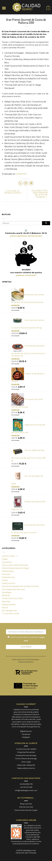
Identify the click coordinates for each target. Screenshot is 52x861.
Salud (5, 607)
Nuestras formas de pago (26, 755)
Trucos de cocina (10, 613)
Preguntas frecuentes (26, 752)
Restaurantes (8, 604)
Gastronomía (8, 583)
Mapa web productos (26, 768)
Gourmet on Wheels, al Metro (12, 192)
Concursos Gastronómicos (15, 565)
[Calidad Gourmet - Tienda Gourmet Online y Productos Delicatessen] (26, 7)
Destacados (8, 571)
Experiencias (8, 577)
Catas (4, 559)
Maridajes (6, 592)
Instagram (26, 737)
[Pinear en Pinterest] (31, 183)
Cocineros (7, 562)
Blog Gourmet (26, 804)
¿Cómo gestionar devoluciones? (26, 236)
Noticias (6, 595)
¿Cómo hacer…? (10, 556)
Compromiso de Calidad (26, 749)
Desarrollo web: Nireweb (26, 853)
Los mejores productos (13, 589)
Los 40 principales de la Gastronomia (20, 586)
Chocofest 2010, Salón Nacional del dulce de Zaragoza (40, 193)
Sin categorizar (9, 610)
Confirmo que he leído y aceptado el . (27, 638)
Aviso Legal (26, 762)
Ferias (5, 580)
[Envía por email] (26, 183)
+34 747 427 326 (26, 787)
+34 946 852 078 (26, 784)
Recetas (6, 601)
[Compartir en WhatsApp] (20, 183)
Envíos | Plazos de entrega (26, 758)
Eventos (6, 574)
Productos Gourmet (12, 598)
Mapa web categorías (26, 765)
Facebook (26, 734)
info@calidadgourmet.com (26, 790)
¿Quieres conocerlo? (26, 275)
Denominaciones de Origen (15, 568)
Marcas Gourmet (26, 807)
